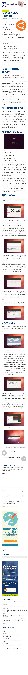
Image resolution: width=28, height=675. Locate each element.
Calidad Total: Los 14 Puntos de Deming (12, 648)
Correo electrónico (6, 496)
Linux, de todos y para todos (11, 46)
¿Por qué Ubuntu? (9, 49)
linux (16, 447)
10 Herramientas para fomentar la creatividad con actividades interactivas (14, 635)
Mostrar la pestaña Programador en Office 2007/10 (13, 640)
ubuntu (23, 447)
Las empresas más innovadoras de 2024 (12, 645)
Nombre (4, 490)
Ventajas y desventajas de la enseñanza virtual (13, 615)
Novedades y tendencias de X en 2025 (12, 631)
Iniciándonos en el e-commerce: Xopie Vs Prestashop (12, 458)
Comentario (5, 473)
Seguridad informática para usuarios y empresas (14, 606)
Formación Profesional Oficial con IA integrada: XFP (14, 602)
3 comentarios (19, 18)
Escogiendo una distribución (11, 48)
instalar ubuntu (8, 447)
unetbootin (14, 114)
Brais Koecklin (12, 18)
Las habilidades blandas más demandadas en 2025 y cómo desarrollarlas (15, 611)
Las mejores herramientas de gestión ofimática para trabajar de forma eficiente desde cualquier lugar (14, 620)
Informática (5, 10)
